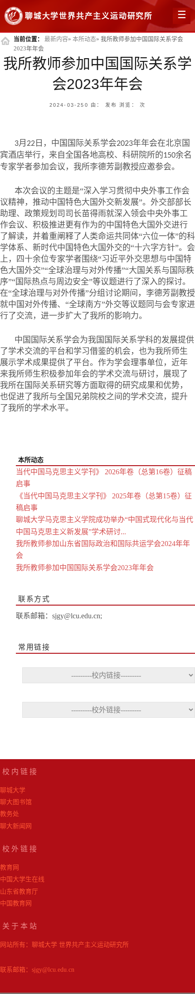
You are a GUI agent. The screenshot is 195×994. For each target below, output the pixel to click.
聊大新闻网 (16, 826)
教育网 (9, 867)
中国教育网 (16, 903)
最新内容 (56, 39)
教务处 (9, 813)
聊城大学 (12, 790)
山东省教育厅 (19, 891)
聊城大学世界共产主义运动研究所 (89, 16)
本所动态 (84, 39)
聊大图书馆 (16, 802)
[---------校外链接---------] (105, 713)
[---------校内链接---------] (105, 678)
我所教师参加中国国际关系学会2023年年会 (85, 568)
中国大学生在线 (22, 879)
